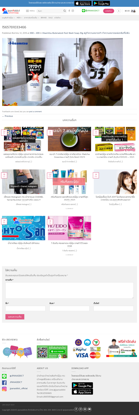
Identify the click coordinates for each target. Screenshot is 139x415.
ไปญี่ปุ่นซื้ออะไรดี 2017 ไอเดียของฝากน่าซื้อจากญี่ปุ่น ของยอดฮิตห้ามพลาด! (115, 197)
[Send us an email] (85, 409)
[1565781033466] (62, 71)
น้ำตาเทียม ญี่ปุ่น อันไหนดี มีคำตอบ (23, 243)
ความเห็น (9, 279)
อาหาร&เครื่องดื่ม (30, 17)
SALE (50, 17)
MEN (18, 17)
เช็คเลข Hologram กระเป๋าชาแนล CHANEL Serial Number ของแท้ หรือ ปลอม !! (23, 197)
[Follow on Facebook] (69, 11)
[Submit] (64, 11)
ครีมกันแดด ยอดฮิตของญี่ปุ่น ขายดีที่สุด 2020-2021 (69, 197)
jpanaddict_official (19, 388)
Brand (44, 17)
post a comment (35, 111)
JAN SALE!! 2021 (8, 405)
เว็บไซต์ (96, 303)
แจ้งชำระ (57, 17)
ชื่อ (7, 303)
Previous (7, 116)
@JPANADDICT (17, 375)
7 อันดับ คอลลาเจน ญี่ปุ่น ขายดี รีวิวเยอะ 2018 (69, 244)
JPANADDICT (16, 382)
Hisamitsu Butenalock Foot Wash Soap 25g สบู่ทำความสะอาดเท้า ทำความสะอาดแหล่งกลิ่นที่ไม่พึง (86, 33)
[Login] (119, 11)
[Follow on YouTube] (89, 409)
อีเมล (52, 303)
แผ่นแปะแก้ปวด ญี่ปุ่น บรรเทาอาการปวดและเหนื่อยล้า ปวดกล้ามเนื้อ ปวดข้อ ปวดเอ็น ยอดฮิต (24, 155)
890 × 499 (35, 33)
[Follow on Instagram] (73, 11)
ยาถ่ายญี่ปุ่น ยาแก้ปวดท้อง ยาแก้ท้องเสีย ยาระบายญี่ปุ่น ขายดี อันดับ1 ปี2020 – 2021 (115, 155)
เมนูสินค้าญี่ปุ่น (7, 17)
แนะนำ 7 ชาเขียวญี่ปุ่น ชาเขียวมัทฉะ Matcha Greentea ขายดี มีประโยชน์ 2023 (70, 155)
